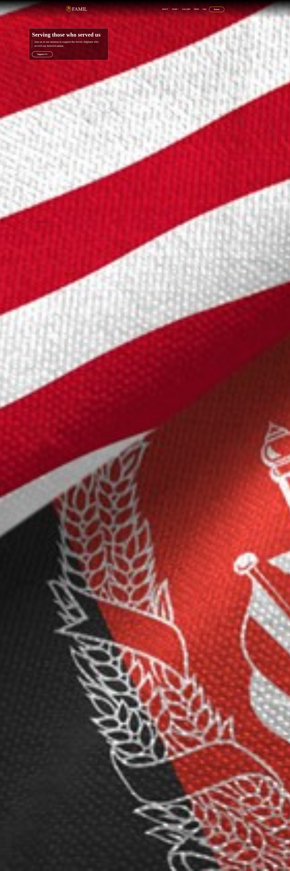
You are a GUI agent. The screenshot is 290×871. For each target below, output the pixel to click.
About (165, 9)
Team (174, 9)
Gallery (186, 9)
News (196, 9)
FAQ (204, 9)
